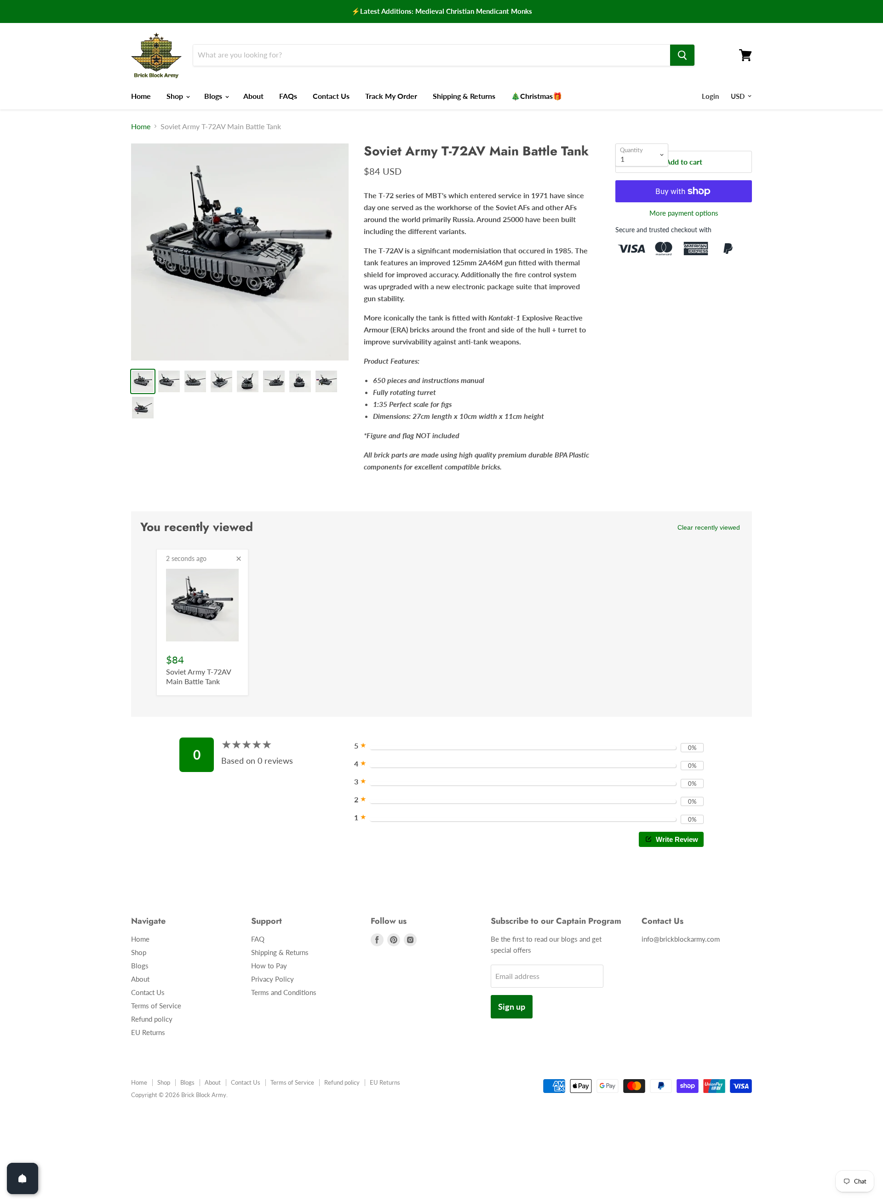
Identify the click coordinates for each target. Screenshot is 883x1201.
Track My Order (391, 96)
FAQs (288, 96)
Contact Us (331, 96)
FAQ (257, 939)
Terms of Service (156, 1005)
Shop (175, 96)
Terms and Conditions (283, 992)
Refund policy (151, 1019)
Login (710, 96)
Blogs (214, 96)
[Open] (22, 1178)
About (253, 96)
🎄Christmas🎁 (536, 96)
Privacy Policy (272, 979)
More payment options (683, 213)
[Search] (682, 55)
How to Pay (269, 965)
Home (141, 96)
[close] (238, 558)
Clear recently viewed (708, 527)
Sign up (511, 1006)
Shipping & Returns (464, 96)
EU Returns (148, 1032)
